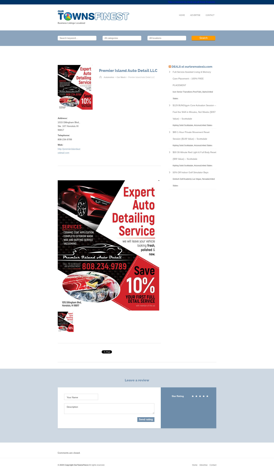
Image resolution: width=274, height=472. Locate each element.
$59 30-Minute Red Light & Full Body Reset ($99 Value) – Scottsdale (194, 155)
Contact (210, 15)
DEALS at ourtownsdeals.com (192, 66)
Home (182, 15)
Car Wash (121, 77)
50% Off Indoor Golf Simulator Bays (190, 172)
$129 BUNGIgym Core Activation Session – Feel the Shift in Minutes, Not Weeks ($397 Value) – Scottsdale (194, 112)
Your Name (72, 397)
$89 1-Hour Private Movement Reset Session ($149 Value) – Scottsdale (191, 135)
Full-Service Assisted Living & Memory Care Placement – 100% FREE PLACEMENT (192, 79)
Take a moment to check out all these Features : (192, 2)
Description (72, 407)
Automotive (109, 77)
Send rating (146, 419)
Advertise (195, 15)
